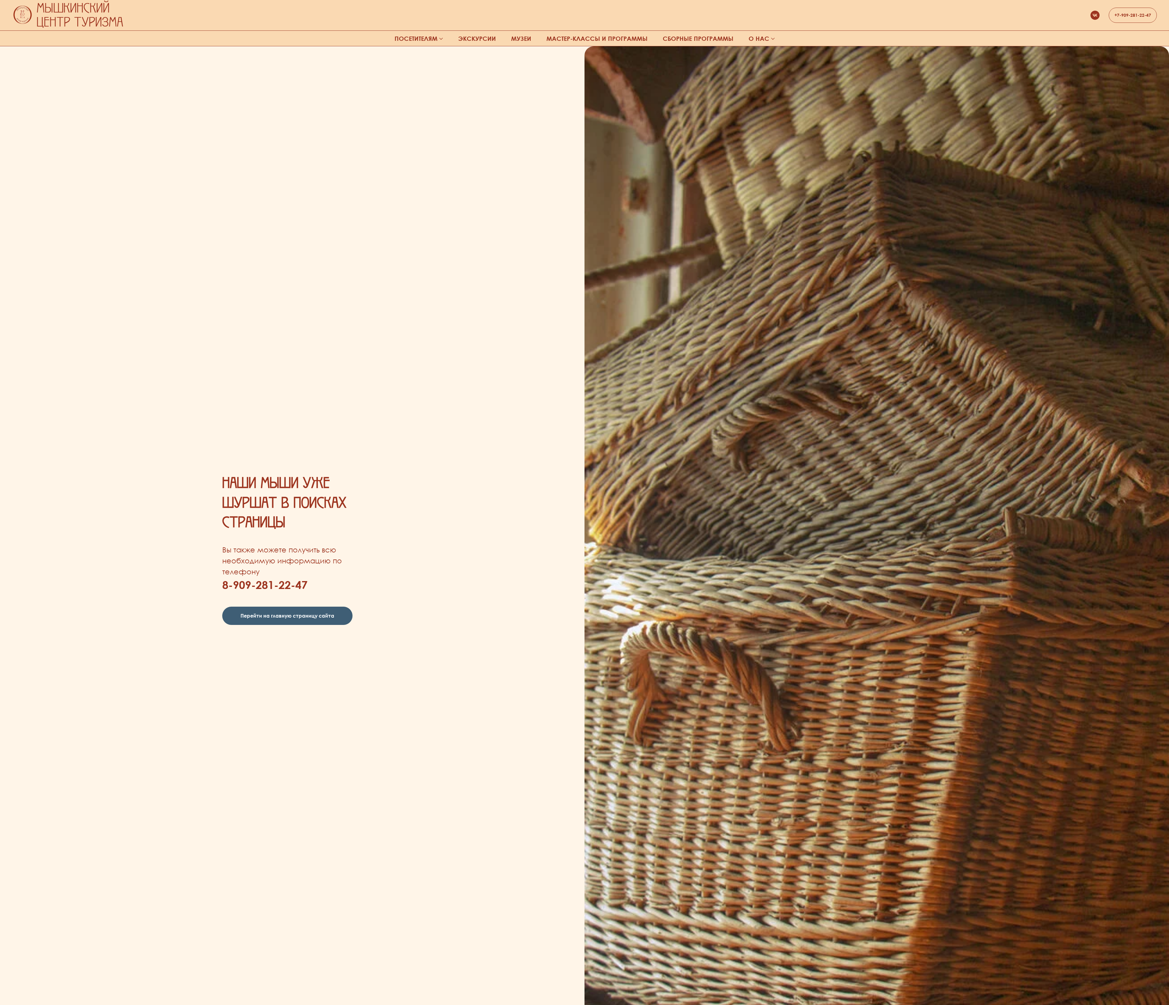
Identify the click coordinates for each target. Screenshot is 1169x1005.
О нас (759, 38)
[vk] (1095, 15)
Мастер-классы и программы (597, 38)
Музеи (521, 38)
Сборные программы (698, 38)
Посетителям (416, 38)
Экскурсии (477, 38)
